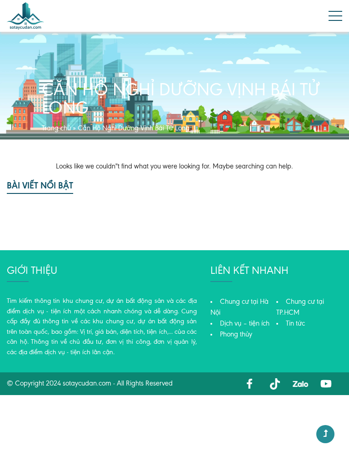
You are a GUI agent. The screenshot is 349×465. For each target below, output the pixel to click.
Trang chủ (56, 128)
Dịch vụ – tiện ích (244, 323)
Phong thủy (236, 334)
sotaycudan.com (87, 383)
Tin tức (295, 323)
